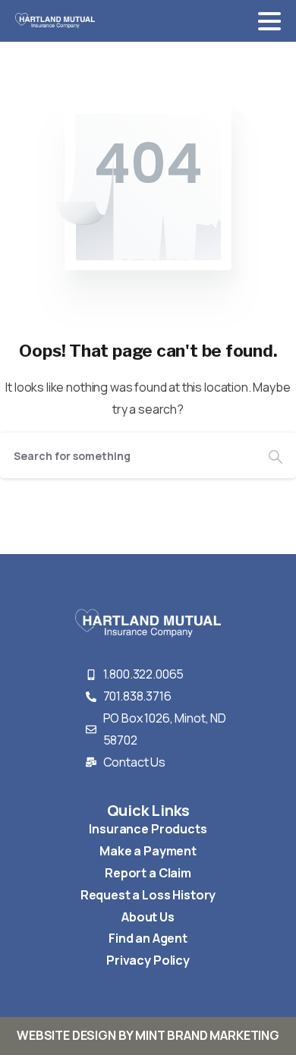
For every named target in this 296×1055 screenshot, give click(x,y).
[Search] (275, 455)
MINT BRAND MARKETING (207, 1035)
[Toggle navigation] (269, 21)
